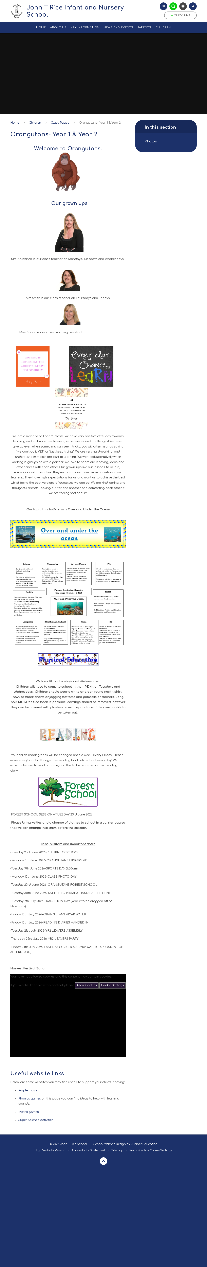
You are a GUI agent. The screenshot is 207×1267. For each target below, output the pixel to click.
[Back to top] (103, 1161)
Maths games (28, 1111)
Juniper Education (144, 1144)
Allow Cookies (87, 985)
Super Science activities (35, 1120)
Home (14, 122)
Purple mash (27, 1090)
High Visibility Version (50, 1150)
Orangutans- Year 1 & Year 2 (100, 122)
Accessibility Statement (88, 1150)
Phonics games (30, 1098)
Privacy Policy (139, 1150)
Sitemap (117, 1150)
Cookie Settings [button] (161, 1150)
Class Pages (60, 122)
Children (35, 122)
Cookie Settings (112, 985)
